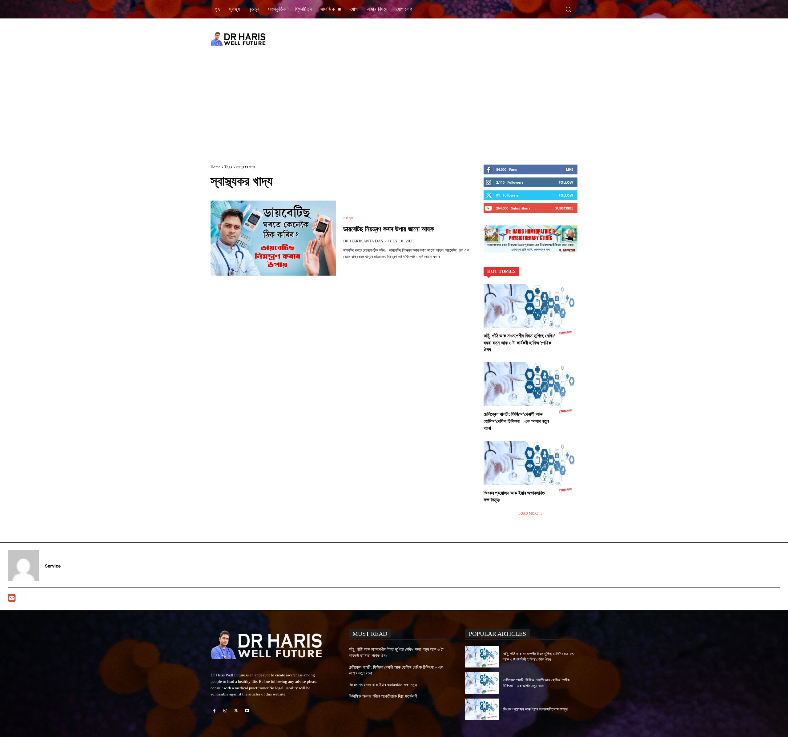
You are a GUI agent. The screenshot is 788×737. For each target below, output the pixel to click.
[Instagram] (225, 711)
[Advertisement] (465, 38)
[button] (568, 9)
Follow (566, 182)
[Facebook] (214, 711)
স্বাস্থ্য (348, 218)
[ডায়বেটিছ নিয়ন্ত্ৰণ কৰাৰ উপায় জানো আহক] (273, 238)
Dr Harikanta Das (363, 241)
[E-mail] (12, 599)
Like (569, 169)
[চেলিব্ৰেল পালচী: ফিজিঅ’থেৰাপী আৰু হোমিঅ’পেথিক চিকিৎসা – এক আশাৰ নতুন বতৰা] (530, 390)
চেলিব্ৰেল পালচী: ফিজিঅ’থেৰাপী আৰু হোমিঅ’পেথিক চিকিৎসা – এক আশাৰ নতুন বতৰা (516, 421)
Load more (528, 513)
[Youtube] (247, 711)
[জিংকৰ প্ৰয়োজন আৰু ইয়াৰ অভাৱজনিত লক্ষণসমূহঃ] (530, 469)
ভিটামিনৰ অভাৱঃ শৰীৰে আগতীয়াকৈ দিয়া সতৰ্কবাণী (383, 696)
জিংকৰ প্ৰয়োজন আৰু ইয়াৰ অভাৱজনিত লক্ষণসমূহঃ (383, 685)
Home (215, 167)
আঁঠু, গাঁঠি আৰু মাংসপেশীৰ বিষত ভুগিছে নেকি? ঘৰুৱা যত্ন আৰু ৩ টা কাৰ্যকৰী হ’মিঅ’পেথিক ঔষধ (519, 342)
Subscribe (564, 208)
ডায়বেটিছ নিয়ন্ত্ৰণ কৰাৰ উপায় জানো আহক (388, 229)
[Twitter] (236, 711)
